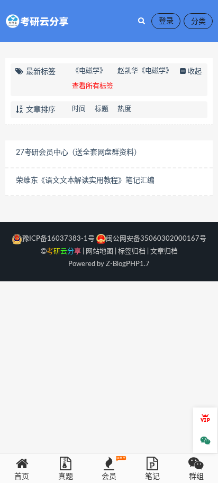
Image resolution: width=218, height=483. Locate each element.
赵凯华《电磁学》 (144, 71)
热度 (124, 109)
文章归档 (164, 251)
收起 (195, 71)
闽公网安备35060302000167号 (156, 238)
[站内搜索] (141, 21)
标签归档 (132, 251)
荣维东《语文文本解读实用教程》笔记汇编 (85, 180)
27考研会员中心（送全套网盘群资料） (78, 152)
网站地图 (99, 251)
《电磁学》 (89, 71)
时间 (79, 109)
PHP (133, 264)
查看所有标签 (92, 86)
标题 (101, 109)
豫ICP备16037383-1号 (58, 238)
